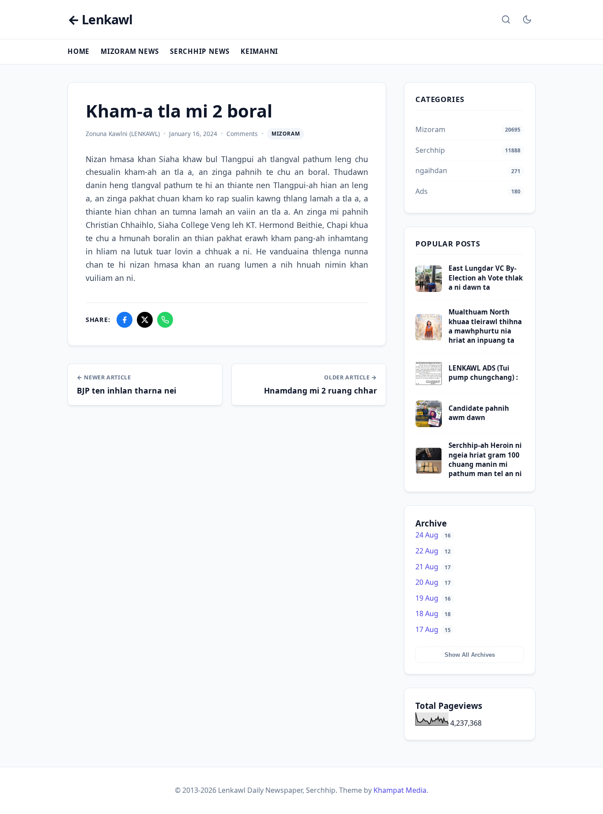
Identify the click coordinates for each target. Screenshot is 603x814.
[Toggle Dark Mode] (527, 19)
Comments (242, 133)
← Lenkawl (100, 19)
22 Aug (433, 551)
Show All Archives (470, 654)
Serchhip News (200, 51)
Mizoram (285, 133)
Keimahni (259, 51)
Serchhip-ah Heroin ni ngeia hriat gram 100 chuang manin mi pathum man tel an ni (485, 459)
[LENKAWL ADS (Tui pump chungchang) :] (428, 384)
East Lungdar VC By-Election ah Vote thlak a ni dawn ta (485, 278)
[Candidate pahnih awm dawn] (428, 424)
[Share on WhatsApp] (165, 320)
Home (79, 51)
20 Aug (433, 582)
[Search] (505, 19)
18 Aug (433, 613)
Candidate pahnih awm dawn (478, 413)
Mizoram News (130, 51)
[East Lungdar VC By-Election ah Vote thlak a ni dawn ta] (428, 289)
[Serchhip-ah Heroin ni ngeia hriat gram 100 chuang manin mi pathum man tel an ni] (428, 471)
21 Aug (433, 567)
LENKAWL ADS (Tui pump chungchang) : (483, 372)
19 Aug (433, 598)
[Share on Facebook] (124, 320)
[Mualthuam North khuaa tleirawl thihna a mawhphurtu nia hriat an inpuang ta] (428, 338)
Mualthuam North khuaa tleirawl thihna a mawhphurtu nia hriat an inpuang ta (485, 326)
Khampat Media (399, 790)
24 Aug (433, 535)
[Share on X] (145, 320)
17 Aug (433, 629)
